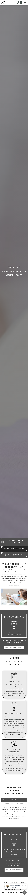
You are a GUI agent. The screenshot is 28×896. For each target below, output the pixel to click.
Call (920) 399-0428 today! (14, 647)
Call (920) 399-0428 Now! (14, 870)
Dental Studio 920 (14, 585)
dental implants (14, 719)
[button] (25, 2)
